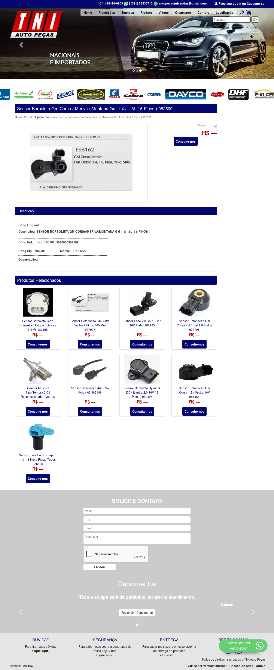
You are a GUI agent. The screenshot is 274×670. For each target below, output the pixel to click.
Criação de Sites (241, 666)
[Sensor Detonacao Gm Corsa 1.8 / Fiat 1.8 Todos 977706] (194, 302)
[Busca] (242, 12)
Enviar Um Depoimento (137, 612)
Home (88, 12)
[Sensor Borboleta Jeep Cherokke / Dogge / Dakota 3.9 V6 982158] (38, 302)
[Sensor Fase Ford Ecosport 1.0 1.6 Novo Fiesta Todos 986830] (38, 436)
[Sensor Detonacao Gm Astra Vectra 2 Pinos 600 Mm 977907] (90, 302)
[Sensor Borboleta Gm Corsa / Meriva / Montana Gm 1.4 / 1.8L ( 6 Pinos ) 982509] (81, 162)
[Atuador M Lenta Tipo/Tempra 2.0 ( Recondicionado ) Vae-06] (38, 369)
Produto (146, 12)
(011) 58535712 (142, 3)
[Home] (36, 25)
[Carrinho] (248, 12)
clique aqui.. (41, 651)
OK (255, 19)
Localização (224, 12)
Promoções (106, 12)
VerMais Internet (215, 666)
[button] (20, 43)
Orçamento (183, 12)
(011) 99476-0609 (110, 3)
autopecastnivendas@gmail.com (183, 3)
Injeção (39, 117)
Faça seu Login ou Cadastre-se (241, 3)
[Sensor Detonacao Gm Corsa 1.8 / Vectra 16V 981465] (194, 369)
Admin (260, 666)
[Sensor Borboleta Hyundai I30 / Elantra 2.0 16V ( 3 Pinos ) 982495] (142, 369)
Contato (203, 12)
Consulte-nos (186, 141)
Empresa (127, 12)
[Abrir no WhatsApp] (126, 3)
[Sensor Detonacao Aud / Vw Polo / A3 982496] (90, 369)
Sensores (51, 117)
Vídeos (164, 12)
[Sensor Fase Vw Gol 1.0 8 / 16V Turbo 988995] (142, 302)
